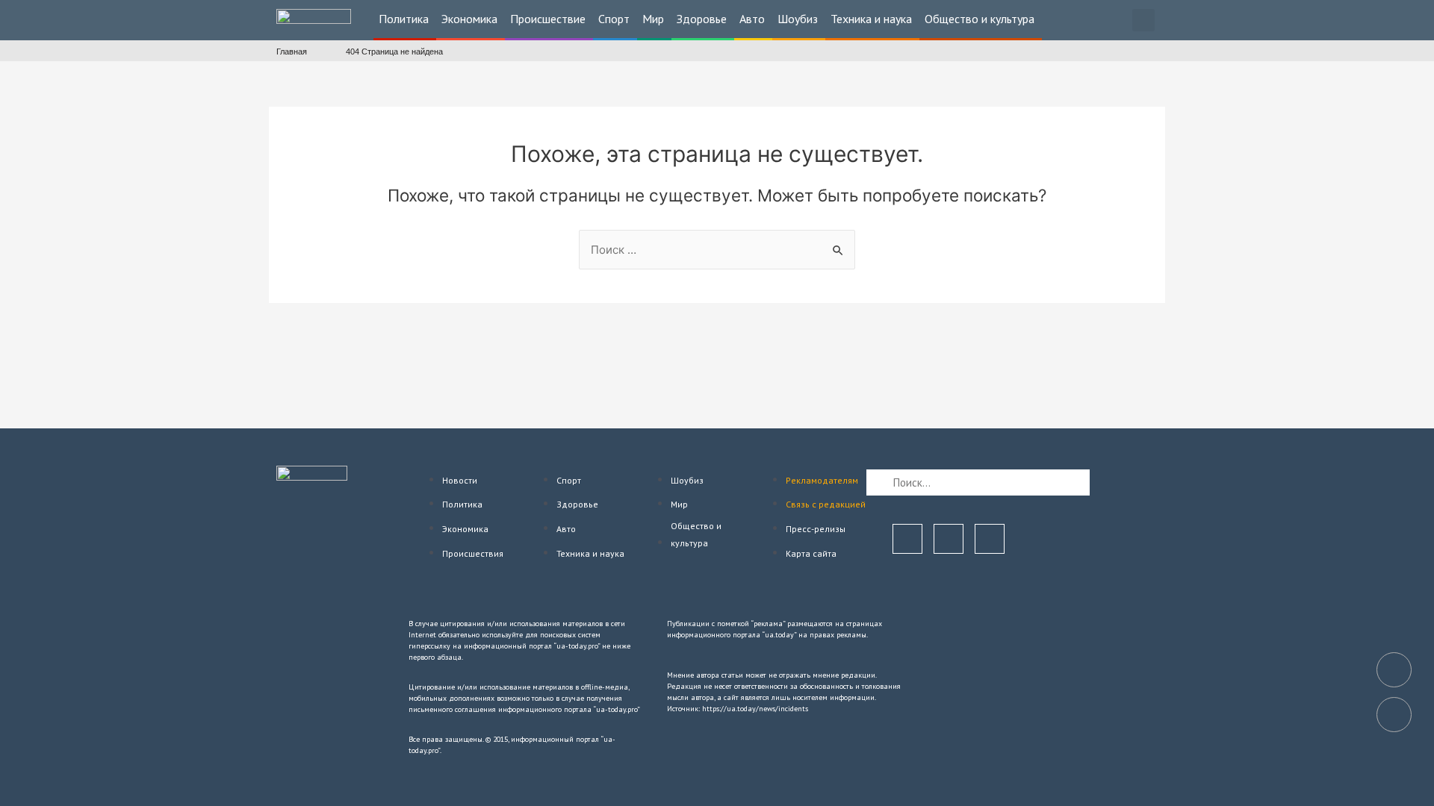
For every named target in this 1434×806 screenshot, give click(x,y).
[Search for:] (717, 250)
